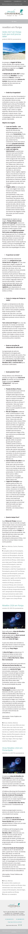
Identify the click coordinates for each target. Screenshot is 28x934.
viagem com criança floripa (14, 598)
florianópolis (16, 557)
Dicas (5, 546)
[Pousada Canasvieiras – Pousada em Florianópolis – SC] (14, 12)
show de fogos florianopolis (14, 736)
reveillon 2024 (8, 883)
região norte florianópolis (17, 578)
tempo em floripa (7, 589)
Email (25, 1)
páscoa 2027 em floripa (17, 571)
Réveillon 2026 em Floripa (12, 605)
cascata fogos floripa (8, 729)
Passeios (20, 546)
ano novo (6, 725)
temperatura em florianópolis (15, 587)
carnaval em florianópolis (9, 553)
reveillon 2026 (13, 732)
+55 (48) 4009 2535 (7, 1)
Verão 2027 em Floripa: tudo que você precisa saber (11, 34)
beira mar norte (18, 727)
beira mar (10, 727)
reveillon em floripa (8, 582)
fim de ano (18, 729)
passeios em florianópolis (9, 573)
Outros (15, 546)
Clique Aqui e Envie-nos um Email (15, 922)
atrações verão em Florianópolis (13, 551)
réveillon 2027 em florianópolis (11, 580)
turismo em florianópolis (14, 596)
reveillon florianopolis (13, 734)
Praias (4, 548)
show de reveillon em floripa (10, 892)
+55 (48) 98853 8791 (17, 1)
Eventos (10, 723)
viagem (14, 741)
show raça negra (7, 738)
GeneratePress (14, 932)
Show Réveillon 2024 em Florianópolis (12, 749)
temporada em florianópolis (14, 591)
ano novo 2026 (14, 725)
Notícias (10, 546)
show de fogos (21, 890)
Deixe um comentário (10, 894)
